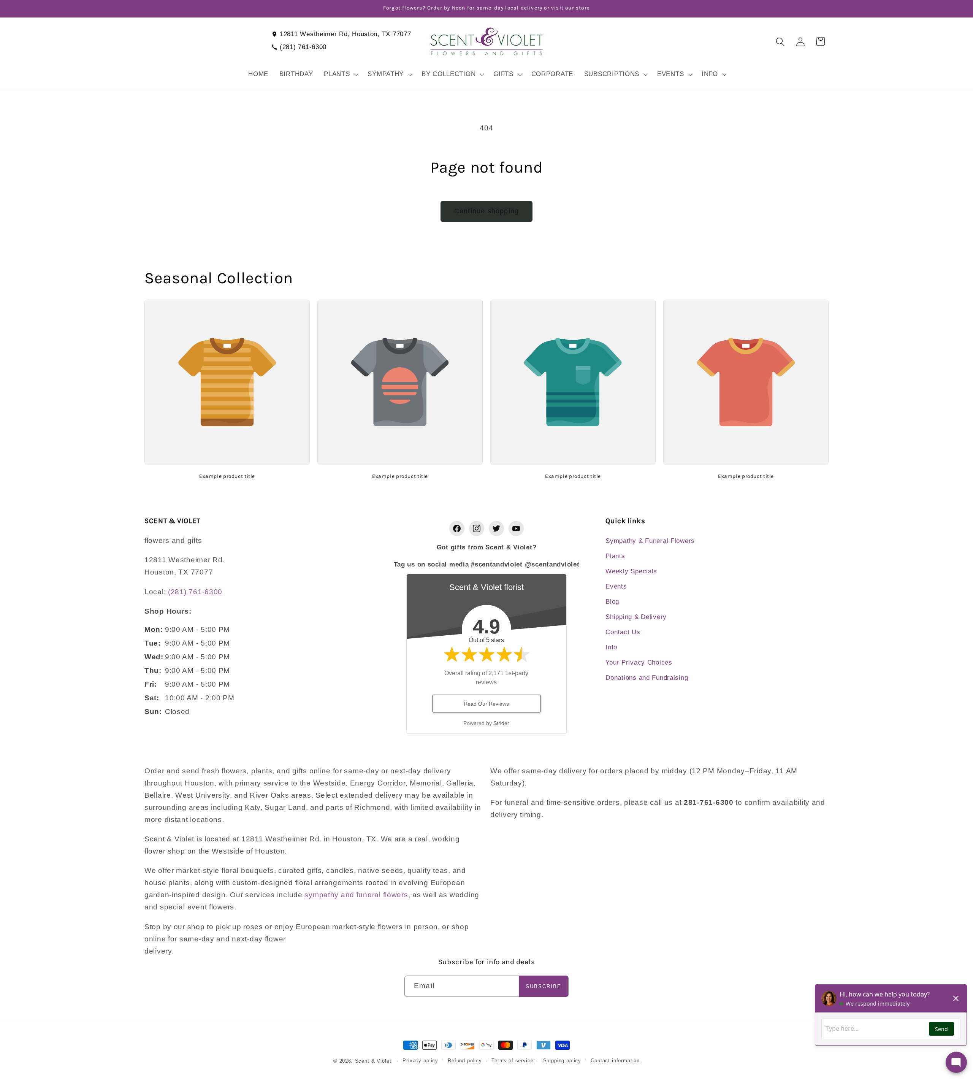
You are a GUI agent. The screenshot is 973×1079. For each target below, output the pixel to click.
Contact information (615, 1060)
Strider (501, 723)
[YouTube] (516, 528)
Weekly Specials (631, 571)
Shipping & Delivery (636, 616)
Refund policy (465, 1060)
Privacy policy (420, 1060)
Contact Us (622, 632)
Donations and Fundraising (646, 677)
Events (616, 586)
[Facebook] (456, 528)
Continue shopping (486, 211)
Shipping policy (562, 1060)
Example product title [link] (227, 476)
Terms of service (512, 1060)
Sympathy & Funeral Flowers (650, 540)
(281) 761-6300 (303, 47)
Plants (615, 556)
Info (611, 647)
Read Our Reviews (486, 704)
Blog (612, 601)
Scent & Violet (373, 1061)
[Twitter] (496, 528)
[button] (340, 74)
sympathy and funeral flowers (356, 895)
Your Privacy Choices (638, 662)
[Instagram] (476, 528)
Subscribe (543, 986)
